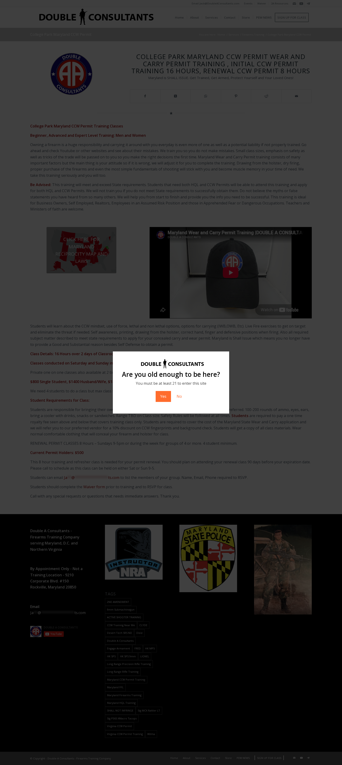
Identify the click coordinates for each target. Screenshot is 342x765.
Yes (163, 396)
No (179, 396)
